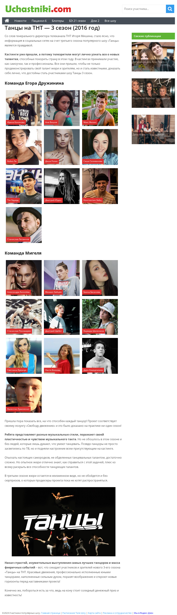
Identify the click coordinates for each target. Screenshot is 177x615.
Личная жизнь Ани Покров (150, 62)
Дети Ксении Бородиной (148, 134)
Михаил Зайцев (53, 292)
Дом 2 (95, 21)
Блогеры (58, 21)
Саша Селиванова (92, 161)
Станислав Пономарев (19, 330)
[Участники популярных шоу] (39, 9)
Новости (20, 21)
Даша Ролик (51, 161)
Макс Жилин (89, 122)
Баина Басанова (91, 292)
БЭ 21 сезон (77, 21)
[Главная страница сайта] (7, 20)
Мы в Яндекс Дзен (143, 612)
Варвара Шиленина (93, 330)
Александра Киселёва (18, 292)
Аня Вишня (51, 122)
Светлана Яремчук (16, 370)
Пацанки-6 (39, 21)
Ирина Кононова (16, 122)
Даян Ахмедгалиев (93, 370)
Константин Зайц (92, 200)
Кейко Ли (12, 161)
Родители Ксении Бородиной (151, 98)
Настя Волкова (52, 370)
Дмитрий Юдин (53, 200)
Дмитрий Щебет (53, 330)
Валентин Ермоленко (18, 409)
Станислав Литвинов (18, 239)
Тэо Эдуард (12, 200)
